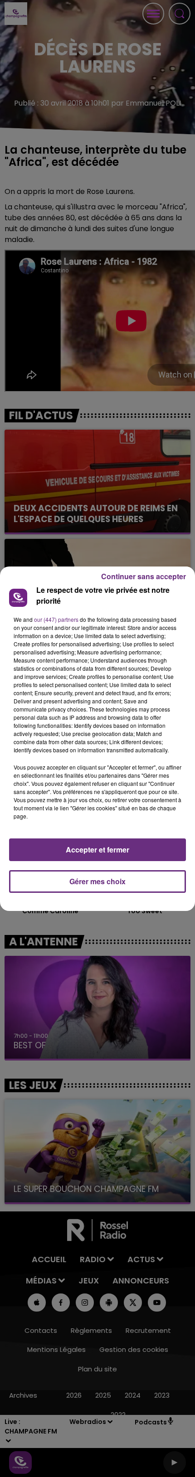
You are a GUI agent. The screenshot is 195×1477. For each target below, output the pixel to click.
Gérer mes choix (97, 881)
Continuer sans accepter (143, 576)
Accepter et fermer (97, 849)
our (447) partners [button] (56, 619)
